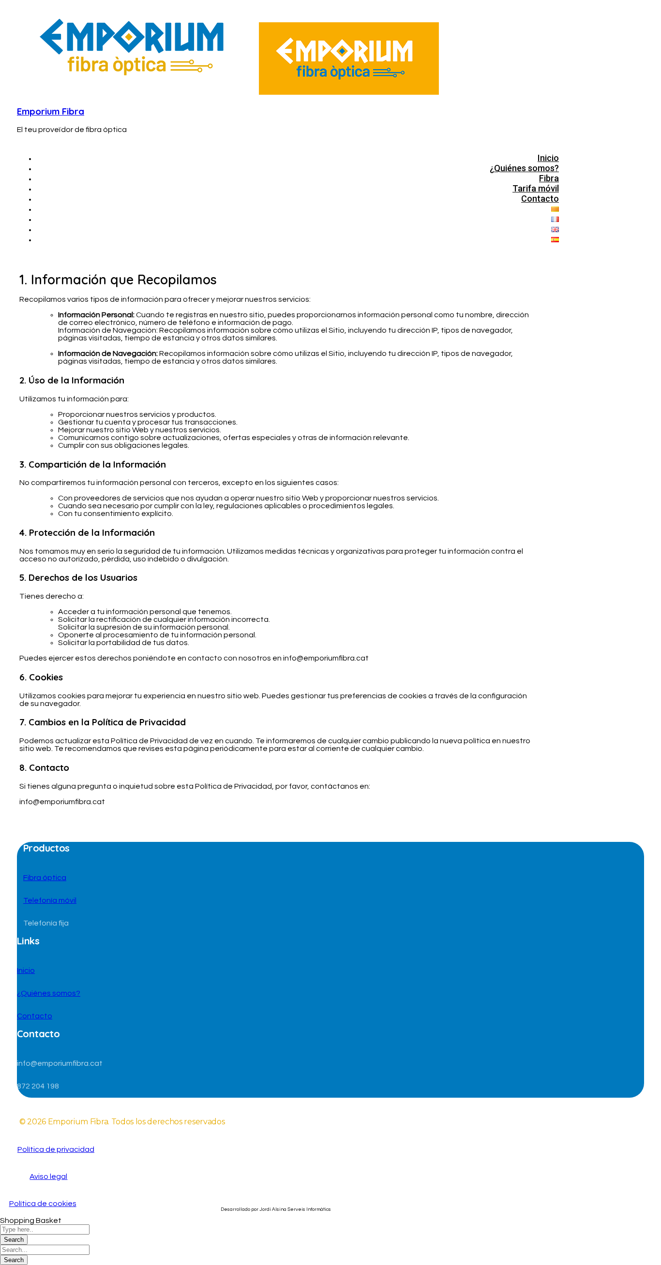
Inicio (26, 970)
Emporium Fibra (50, 111)
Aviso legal (48, 1176)
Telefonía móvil (49, 900)
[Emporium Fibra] (138, 92)
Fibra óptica (44, 878)
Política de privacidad (55, 1149)
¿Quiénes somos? (48, 993)
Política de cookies (42, 1203)
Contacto (34, 1016)
